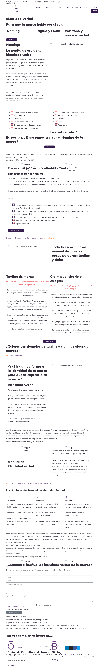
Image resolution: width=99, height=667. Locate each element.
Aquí (8, 356)
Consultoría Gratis (74, 7)
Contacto (93, 7)
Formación (59, 7)
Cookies (49, 649)
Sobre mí (39, 7)
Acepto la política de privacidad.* (19, 609)
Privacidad (55, 646)
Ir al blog (55, 660)
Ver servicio (12, 666)
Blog (85, 7)
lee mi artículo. (48, 238)
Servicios (48, 7)
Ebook (94, 11)
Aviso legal (44, 646)
